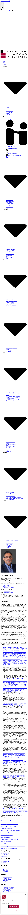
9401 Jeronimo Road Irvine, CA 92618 (5, 862)
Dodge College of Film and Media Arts (9, 832)
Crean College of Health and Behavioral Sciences (11, 830)
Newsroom (5, 880)
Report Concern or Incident (8, 887)
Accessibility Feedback (8, 888)
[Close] (25, 894)
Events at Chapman (7, 879)
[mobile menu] (14, 55)
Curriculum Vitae (7, 585)
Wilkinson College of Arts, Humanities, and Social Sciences (13, 846)
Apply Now (5, 870)
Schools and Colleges (7, 877)
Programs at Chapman (7, 878)
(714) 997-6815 (4, 856)
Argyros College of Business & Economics (9, 824)
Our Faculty (3, 11)
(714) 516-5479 (7, 591)
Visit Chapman (6, 868)
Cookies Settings (13, 910)
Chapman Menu (8, 11)
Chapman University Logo (6, 10)
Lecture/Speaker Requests (9, 587)
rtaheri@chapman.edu (8, 592)
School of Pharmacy (5, 843)
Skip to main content (5, 1)
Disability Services (7, 890)
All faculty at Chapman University (8, 820)
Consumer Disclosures (7, 891)
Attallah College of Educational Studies (9, 826)
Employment (5, 871)
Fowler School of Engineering (7, 835)
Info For (5, 66)
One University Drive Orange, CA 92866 (5, 854)
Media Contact (6, 586)
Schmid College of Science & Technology (9, 839)
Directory (5, 881)
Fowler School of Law (5, 837)
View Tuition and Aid (7, 869)
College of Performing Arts (6, 828)
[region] (14, 903)
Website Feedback (7, 889)
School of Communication (6, 841)
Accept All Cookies (14, 906)
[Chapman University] (14, 52)
